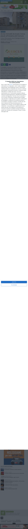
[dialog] (14, 264)
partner (11, 84)
